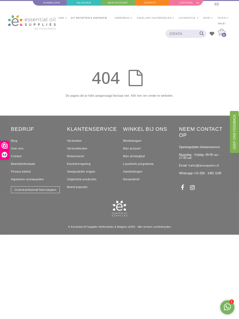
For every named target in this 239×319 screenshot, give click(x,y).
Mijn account (132, 148)
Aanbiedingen (132, 171)
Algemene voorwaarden (27, 179)
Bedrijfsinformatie (23, 164)
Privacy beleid (21, 171)
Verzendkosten (77, 148)
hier (139, 95)
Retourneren (75, 156)
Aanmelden (51, 2)
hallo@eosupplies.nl (222, 3)
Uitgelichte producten (82, 179)
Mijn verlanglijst (134, 156)
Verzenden (74, 140)
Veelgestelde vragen (81, 171)
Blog (14, 140)
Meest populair (77, 187)
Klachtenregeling (79, 164)
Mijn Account (118, 2)
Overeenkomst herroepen (35, 189)
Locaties (186, 2)
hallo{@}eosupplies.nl (204, 165)
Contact (150, 2)
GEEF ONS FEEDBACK (234, 131)
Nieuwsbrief (131, 179)
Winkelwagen (132, 140)
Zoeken (200, 34)
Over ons (17, 148)
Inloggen (84, 2)
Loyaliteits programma (138, 164)
